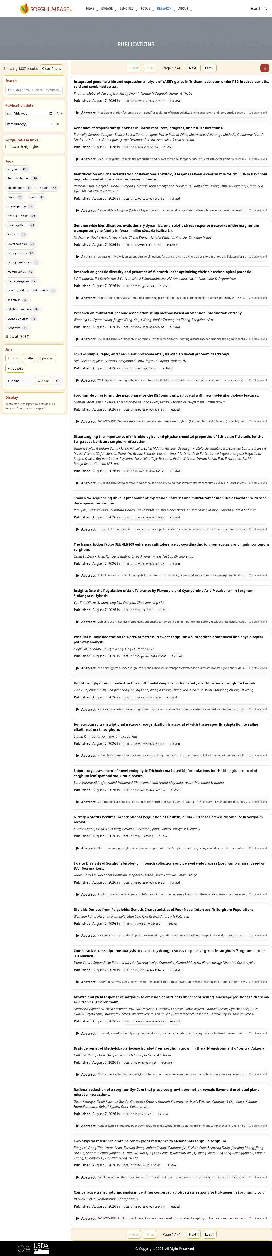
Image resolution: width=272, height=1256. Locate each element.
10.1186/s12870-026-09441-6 (146, 744)
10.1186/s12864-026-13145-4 (146, 970)
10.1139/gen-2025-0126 (143, 147)
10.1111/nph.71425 (140, 1114)
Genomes (127, 8)
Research (165, 8)
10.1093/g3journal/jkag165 (145, 924)
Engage (107, 8)
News (91, 8)
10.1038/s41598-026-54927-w (147, 790)
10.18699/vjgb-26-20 (141, 286)
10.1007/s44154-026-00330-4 (146, 564)
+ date (13, 358)
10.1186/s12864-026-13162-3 (146, 882)
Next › (193, 68)
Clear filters (51, 68)
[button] (171, 113)
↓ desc (43, 381)
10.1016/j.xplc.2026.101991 (145, 1165)
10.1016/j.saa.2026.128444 (145, 697)
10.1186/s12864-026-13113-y (146, 409)
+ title (28, 358)
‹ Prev (149, 68)
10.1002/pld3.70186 (141, 610)
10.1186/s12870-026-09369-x (146, 1206)
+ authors (15, 368)
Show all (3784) (17, 336)
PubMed (175, 101)
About (183, 8)
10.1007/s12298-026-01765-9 (146, 517)
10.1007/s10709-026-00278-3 (146, 198)
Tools (145, 8)
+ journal (46, 358)
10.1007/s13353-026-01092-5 (146, 101)
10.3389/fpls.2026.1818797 (145, 245)
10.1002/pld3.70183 (141, 836)
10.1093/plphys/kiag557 (143, 368)
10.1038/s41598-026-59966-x (146, 1021)
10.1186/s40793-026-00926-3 (146, 471)
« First (134, 68)
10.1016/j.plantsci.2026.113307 (147, 656)
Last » (209, 68)
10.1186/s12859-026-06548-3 (146, 327)
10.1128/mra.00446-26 (143, 1063)
